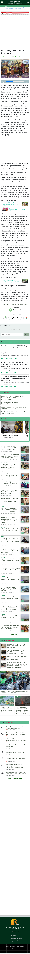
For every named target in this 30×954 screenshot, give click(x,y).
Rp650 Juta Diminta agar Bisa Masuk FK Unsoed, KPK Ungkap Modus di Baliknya (10, 492)
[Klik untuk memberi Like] (4, 318)
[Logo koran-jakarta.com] (15, 2)
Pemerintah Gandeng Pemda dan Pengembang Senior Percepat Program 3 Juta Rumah (10, 475)
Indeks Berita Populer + (15, 778)
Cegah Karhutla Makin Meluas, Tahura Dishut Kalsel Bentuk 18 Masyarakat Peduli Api (9, 551)
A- (2, 81)
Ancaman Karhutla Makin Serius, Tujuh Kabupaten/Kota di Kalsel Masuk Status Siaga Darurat (10, 598)
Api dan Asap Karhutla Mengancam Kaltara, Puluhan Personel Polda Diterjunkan (10, 570)
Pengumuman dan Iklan (15, 938)
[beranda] (1, 6)
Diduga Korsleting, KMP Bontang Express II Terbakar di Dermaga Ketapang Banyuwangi (10, 456)
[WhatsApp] (8, 318)
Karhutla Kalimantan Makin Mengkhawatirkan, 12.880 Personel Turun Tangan (10, 589)
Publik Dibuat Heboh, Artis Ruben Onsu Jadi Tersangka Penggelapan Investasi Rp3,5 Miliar (10, 627)
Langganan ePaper (15, 941)
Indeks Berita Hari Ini (15, 935)
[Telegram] (13, 318)
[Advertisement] (15, 30)
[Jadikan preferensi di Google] (26, 318)
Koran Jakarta (9, 946)
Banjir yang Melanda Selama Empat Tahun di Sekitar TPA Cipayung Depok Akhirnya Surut (9, 448)
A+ (27, 81)
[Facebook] (17, 318)
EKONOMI (2, 47)
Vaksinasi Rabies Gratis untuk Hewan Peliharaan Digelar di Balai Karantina (12, 434)
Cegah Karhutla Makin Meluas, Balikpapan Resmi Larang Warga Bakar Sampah (10, 560)
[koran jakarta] (3, 13)
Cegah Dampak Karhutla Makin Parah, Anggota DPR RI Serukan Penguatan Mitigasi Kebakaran (10, 608)
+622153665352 (16, 931)
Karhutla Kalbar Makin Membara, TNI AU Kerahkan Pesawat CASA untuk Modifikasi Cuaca (10, 579)
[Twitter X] (22, 318)
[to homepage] (15, 922)
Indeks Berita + (15, 634)
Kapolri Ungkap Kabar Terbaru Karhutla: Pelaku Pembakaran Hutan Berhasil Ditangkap (9, 510)
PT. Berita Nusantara (19, 946)
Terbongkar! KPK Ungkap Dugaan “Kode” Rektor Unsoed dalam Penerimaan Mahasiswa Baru (10, 500)
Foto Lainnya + (26, 419)
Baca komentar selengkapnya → (9, 358)
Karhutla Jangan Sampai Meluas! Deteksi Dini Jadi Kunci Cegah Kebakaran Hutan (10, 530)
